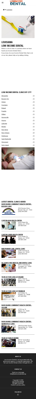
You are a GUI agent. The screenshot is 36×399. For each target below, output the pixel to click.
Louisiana (9, 9)
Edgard (3, 108)
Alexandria (4, 96)
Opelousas (4, 136)
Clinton (3, 102)
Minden (3, 126)
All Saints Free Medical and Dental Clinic (16, 263)
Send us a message (18, 372)
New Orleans (5, 133)
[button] (2, 2)
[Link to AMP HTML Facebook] (18, 395)
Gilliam (3, 114)
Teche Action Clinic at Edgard (12, 277)
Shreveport (4, 142)
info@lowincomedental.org (18, 374)
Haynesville (4, 117)
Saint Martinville (6, 139)
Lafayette (4, 123)
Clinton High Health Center (11, 220)
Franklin (3, 111)
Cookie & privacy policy (18, 385)
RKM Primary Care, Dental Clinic (13, 249)
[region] (18, 76)
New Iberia (4, 130)
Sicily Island (5, 145)
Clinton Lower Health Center (12, 234)
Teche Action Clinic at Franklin (13, 291)
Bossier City (5, 99)
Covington (4, 105)
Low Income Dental (18, 381)
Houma (3, 120)
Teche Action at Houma (10, 338)
